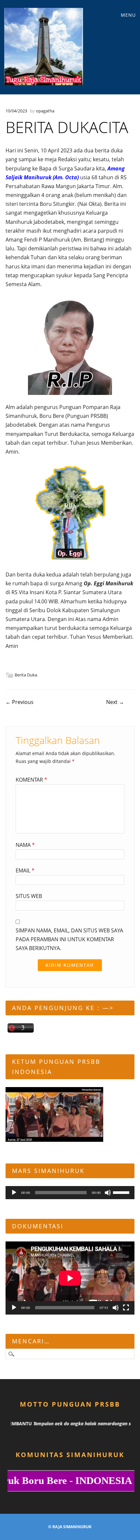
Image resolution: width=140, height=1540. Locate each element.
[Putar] (14, 1192)
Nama (25, 844)
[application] (70, 1192)
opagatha (45, 111)
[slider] (122, 1192)
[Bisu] (108, 1192)
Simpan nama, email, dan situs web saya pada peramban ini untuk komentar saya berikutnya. (69, 939)
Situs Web (29, 896)
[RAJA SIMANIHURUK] (43, 46)
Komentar (31, 779)
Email (25, 870)
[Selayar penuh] (126, 1307)
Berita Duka (26, 675)
